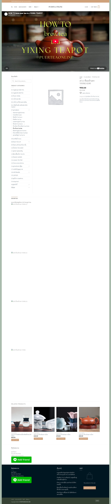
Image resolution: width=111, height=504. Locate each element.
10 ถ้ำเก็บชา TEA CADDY (17, 148)
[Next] (99, 425)
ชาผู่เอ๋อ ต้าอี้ (14, 184)
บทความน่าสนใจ (22, 6)
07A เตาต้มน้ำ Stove (16, 138)
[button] (86, 6)
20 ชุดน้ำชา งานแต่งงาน (17, 178)
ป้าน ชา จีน (84, 99)
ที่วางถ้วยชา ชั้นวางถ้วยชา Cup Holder (21, 126)
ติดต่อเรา (36, 6)
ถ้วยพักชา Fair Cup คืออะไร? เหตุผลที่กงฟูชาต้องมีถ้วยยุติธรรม (67, 478)
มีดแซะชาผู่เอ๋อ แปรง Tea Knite (19, 130)
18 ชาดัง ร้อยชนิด (15, 172)
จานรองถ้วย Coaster (17, 115)
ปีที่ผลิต (13, 187)
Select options (38, 438)
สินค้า (30, 6)
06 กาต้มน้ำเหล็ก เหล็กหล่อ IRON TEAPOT (19, 106)
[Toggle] (29, 110)
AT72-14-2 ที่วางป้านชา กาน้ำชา (41, 434)
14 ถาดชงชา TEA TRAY (16, 160)
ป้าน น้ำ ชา (82, 100)
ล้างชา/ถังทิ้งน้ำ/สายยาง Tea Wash (20, 133)
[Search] (11, 6)
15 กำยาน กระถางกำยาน (17, 163)
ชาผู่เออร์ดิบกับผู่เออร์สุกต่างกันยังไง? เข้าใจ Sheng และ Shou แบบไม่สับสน (66, 473)
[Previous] (11, 425)
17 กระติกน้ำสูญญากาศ (17, 169)
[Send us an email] (98, 1)
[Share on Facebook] (81, 105)
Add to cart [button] (15, 439)
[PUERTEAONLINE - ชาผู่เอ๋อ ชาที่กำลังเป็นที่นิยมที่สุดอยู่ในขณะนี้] (55, 7)
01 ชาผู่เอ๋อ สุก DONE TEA (17, 90)
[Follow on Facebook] (94, 1)
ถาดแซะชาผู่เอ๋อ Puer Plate (19, 121)
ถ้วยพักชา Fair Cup (17, 119)
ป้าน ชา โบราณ (96, 99)
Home (15, 6)
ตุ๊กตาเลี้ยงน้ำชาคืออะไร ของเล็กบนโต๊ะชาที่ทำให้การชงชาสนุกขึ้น (67, 488)
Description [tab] (14, 198)
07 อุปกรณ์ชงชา (87, 77)
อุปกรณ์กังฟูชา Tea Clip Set (19, 135)
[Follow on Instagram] (96, 1)
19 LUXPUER (14, 175)
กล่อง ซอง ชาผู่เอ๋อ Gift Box (19, 112)
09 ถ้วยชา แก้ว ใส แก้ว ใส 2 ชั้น (18, 145)
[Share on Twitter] (83, 105)
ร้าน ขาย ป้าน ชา (93, 100)
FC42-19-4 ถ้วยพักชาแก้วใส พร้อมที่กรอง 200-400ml (21, 435)
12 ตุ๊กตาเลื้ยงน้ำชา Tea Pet (18, 154)
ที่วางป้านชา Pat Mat (95, 96)
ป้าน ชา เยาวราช (90, 99)
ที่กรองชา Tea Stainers (18, 124)
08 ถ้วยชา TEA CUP (16, 142)
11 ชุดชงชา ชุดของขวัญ (17, 151)
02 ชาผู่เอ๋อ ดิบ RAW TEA (17, 93)
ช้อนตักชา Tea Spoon (17, 117)
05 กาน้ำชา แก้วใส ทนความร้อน (19, 102)
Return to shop (89, 488)
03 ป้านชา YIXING (15, 96)
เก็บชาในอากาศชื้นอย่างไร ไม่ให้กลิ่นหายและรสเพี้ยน (66, 493)
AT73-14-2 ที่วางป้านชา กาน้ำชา (63, 434)
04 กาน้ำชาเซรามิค (16, 99)
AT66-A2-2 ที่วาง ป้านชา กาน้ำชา (86, 434)
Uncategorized (15, 181)
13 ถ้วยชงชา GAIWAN (16, 157)
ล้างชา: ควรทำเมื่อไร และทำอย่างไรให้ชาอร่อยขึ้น (66, 483)
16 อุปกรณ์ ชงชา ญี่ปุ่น (16, 166)
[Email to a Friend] (86, 105)
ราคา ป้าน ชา (86, 100)
